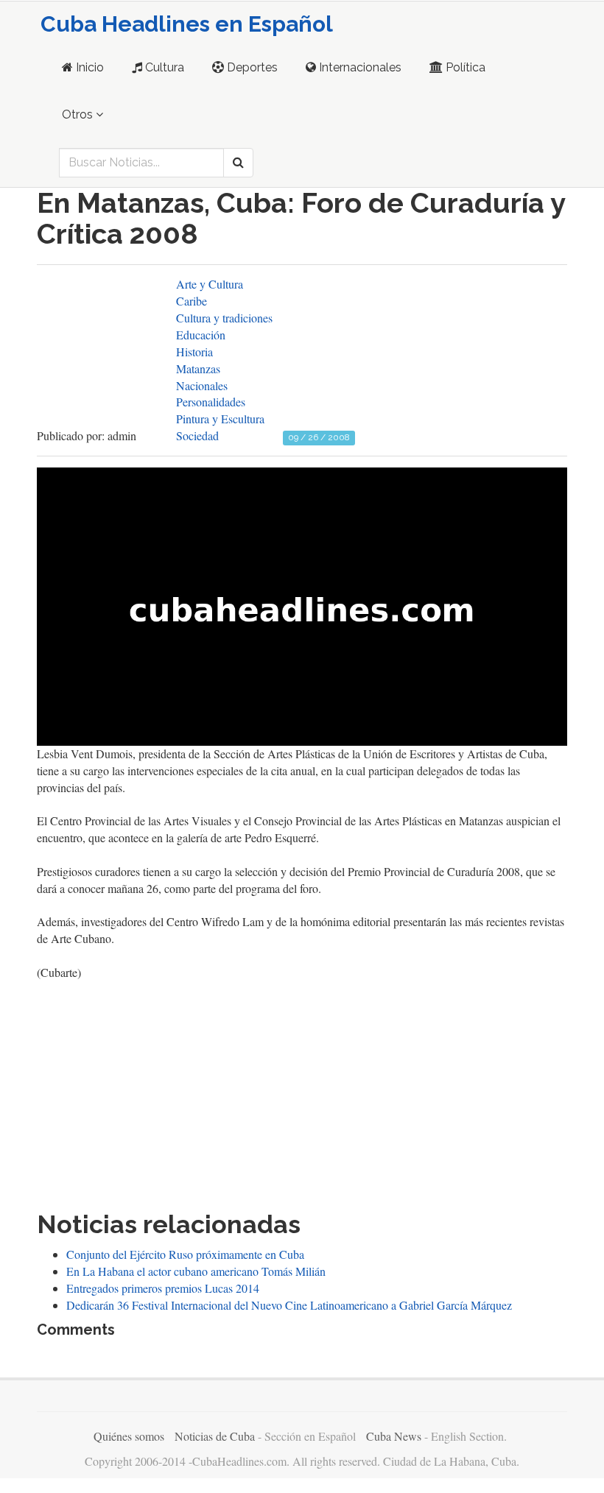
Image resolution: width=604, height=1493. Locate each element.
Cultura (163, 67)
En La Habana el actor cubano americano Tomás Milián (196, 1271)
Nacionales (202, 385)
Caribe (191, 300)
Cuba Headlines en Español (187, 24)
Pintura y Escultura (220, 418)
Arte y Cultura (209, 284)
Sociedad (197, 435)
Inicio (88, 67)
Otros (79, 114)
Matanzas (198, 368)
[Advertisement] (302, 1092)
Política (464, 67)
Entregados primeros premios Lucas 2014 (162, 1288)
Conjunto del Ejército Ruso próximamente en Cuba (185, 1254)
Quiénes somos (129, 1436)
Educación (200, 334)
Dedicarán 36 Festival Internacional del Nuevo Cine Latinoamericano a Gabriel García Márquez (289, 1305)
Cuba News (393, 1436)
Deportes (251, 67)
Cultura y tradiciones (224, 317)
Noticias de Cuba (215, 1436)
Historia (194, 351)
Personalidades (210, 401)
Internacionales (358, 67)
